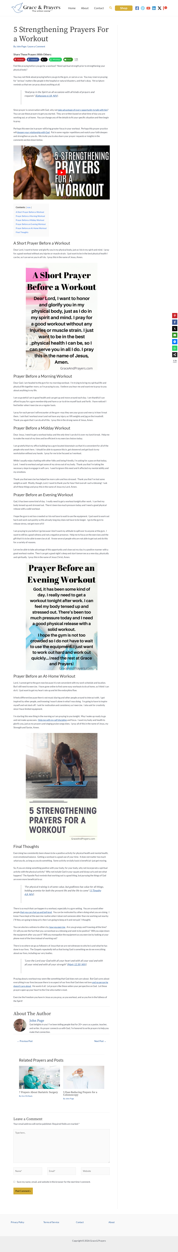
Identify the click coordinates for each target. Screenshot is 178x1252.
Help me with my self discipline (52, 720)
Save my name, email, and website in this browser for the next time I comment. (54, 1181)
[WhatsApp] (174, 348)
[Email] (174, 335)
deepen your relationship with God (33, 132)
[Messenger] (174, 341)
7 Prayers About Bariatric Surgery (38, 1092)
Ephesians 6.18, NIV (46, 95)
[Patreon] (165, 8)
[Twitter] (160, 8)
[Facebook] (137, 8)
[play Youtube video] (61, 172)
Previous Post (25, 1041)
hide (28, 207)
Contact (80, 1222)
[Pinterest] (143, 8)
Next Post (100, 1041)
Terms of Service (51, 1222)
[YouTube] (148, 8)
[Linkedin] (154, 8)
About (112, 1222)
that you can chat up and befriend (36, 912)
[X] (174, 328)
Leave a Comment (36, 46)
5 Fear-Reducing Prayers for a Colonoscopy (80, 1094)
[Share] (174, 354)
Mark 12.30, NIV (77, 964)
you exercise (57, 927)
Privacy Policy (17, 1222)
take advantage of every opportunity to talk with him (83, 110)
